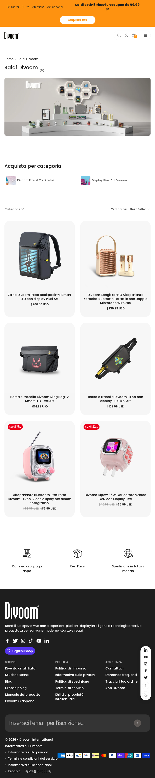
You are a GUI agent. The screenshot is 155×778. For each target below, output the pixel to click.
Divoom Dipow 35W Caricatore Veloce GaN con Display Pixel (115, 497)
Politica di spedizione (72, 681)
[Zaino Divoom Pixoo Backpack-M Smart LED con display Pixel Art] (39, 256)
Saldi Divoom (28, 59)
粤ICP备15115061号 (38, 771)
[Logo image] (11, 35)
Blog (8, 681)
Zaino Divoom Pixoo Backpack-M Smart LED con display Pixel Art (39, 297)
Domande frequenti (121, 675)
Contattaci (114, 668)
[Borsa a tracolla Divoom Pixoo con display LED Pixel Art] (115, 358)
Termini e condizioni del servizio (33, 758)
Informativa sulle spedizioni (30, 765)
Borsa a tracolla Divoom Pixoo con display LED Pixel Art (115, 399)
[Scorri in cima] (145, 685)
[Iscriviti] (137, 723)
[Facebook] (7, 640)
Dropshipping (16, 688)
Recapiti (14, 771)
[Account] (126, 35)
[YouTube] (39, 640)
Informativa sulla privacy (75, 675)
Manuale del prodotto (22, 694)
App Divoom (115, 688)
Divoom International (36, 739)
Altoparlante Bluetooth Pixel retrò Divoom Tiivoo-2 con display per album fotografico (39, 499)
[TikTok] (31, 640)
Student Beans (17, 675)
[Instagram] (23, 640)
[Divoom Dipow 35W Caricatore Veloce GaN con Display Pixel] (115, 456)
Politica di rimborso (70, 668)
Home (9, 59)
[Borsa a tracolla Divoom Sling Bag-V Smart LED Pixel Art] (39, 358)
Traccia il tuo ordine (121, 681)
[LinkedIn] (46, 640)
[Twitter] (15, 640)
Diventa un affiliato (20, 668)
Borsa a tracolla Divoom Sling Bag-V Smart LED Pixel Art (39, 399)
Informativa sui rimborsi (24, 746)
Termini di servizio (69, 688)
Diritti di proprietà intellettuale (69, 696)
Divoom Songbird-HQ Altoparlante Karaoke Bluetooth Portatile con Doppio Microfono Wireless (116, 299)
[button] (14, 209)
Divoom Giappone (19, 701)
